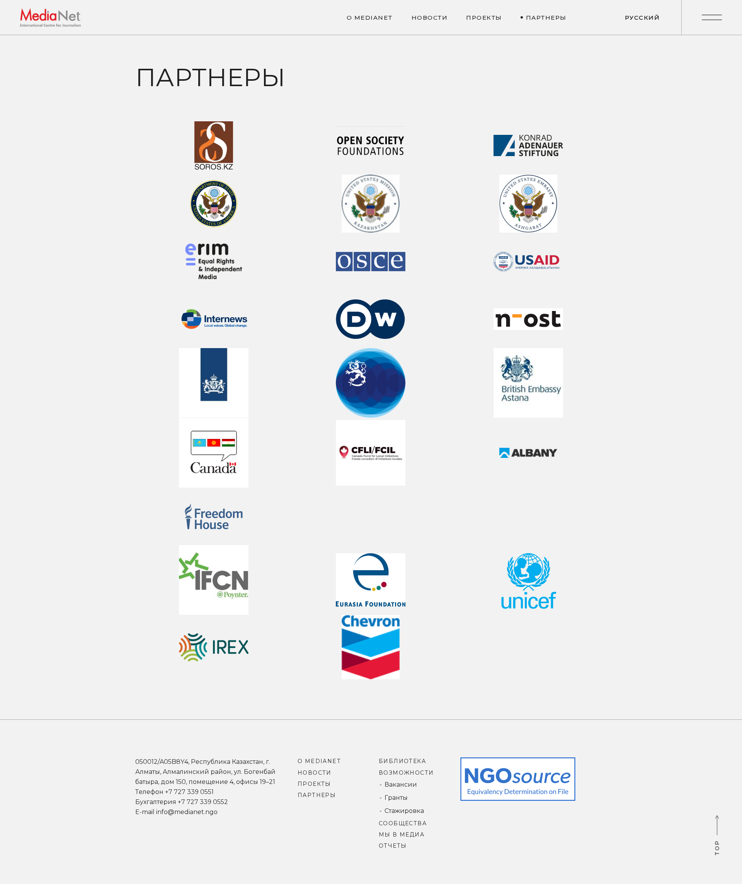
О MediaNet (319, 761)
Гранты (396, 797)
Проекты (314, 783)
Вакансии (401, 784)
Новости (315, 772)
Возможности (406, 772)
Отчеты (393, 845)
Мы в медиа (401, 834)
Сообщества (403, 823)
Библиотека (402, 761)
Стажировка (404, 810)
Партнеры (317, 795)
